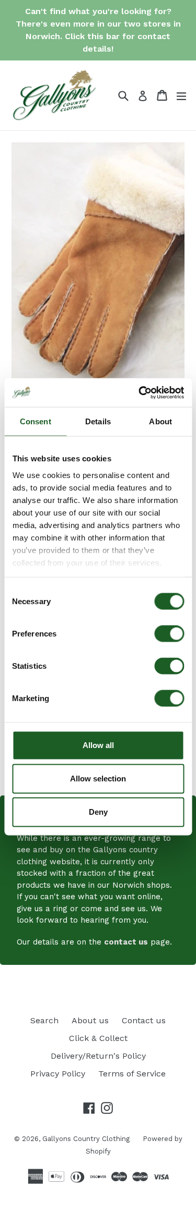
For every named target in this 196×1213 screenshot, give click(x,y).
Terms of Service (132, 1074)
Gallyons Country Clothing (86, 1139)
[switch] (169, 634)
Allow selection (98, 778)
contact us (126, 942)
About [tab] (160, 421)
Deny (98, 811)
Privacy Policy (57, 1074)
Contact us (144, 1020)
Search (44, 1020)
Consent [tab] (35, 421)
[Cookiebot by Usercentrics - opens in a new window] (139, 392)
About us (90, 1020)
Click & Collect (98, 1038)
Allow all (98, 745)
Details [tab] (98, 421)
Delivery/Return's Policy (98, 1056)
